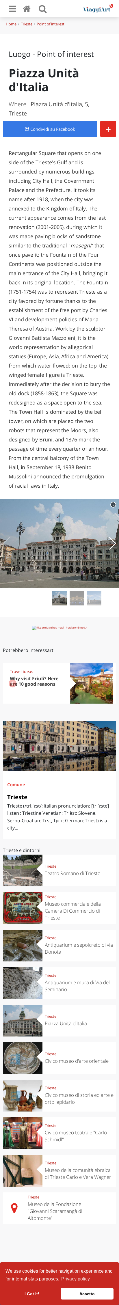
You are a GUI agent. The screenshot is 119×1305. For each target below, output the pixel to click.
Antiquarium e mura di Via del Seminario (77, 986)
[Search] (43, 8)
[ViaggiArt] (28, 8)
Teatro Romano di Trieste (72, 873)
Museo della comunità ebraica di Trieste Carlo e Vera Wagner (78, 1173)
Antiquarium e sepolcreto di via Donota (79, 948)
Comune (16, 784)
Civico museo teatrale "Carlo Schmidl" (76, 1136)
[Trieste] (59, 746)
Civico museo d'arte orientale (77, 1061)
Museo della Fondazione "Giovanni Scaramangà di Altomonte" (55, 1211)
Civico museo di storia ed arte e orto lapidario (79, 1098)
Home (11, 24)
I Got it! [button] (32, 1293)
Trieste (26, 24)
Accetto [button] (87, 1293)
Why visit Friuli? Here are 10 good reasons (34, 681)
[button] (112, 543)
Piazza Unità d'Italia (66, 1023)
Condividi (52, 129)
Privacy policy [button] (75, 1278)
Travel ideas (21, 671)
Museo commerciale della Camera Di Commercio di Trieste (73, 911)
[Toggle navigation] (12, 8)
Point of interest (50, 24)
